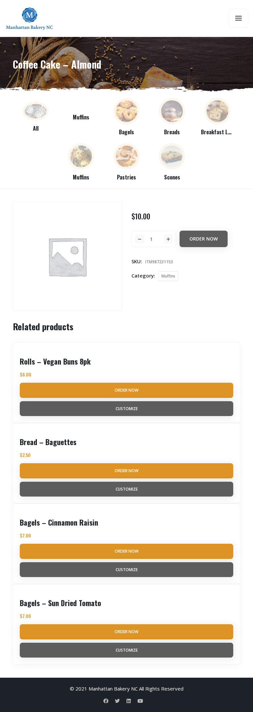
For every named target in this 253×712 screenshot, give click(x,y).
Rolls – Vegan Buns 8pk (55, 361)
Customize (127, 408)
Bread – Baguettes (48, 442)
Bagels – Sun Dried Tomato (60, 603)
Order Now (203, 239)
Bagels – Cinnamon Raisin (59, 522)
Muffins (168, 276)
